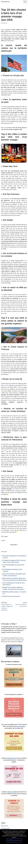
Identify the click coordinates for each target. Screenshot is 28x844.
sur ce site (3, 313)
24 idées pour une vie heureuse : (11, 596)
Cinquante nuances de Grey (17, 232)
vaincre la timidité (12, 791)
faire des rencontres (19, 726)
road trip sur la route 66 (15, 385)
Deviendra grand (5, 828)
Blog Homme (4, 825)
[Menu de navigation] (25, 1)
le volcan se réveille (20, 490)
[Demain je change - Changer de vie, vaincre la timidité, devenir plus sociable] (5, 1)
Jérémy (5, 23)
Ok (8, 840)
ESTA (12, 114)
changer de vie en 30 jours (14, 758)
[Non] (26, 836)
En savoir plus (16, 840)
